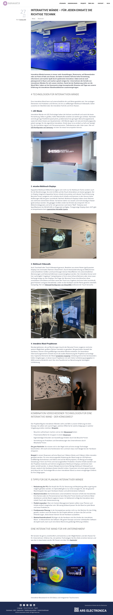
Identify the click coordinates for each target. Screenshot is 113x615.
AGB (14, 610)
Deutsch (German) (28, 608)
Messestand (68, 432)
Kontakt (100, 3)
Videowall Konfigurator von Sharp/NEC (58, 285)
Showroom (67, 435)
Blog (108, 3)
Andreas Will (22, 19)
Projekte (83, 3)
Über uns (91, 3)
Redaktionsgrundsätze (30, 610)
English (36, 608)
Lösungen (62, 3)
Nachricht (73, 540)
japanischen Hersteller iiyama (57, 209)
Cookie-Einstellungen (43, 610)
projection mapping (63, 356)
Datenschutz (20, 610)
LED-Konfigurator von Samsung (42, 127)
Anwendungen (72, 3)
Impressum (9, 610)
